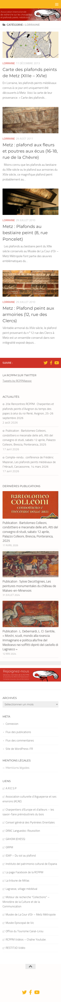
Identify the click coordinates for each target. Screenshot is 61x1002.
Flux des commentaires (20, 740)
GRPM (9, 847)
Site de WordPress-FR (19, 748)
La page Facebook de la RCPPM (24, 872)
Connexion (12, 723)
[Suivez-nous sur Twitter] (46, 363)
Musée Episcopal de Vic (20, 922)
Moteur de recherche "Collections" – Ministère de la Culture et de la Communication (26, 901)
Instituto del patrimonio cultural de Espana (31, 863)
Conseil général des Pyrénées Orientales (30, 822)
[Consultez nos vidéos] (56, 363)
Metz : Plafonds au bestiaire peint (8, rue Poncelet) (25, 233)
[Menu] (57, 4)
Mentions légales (17, 767)
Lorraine (9, 63)
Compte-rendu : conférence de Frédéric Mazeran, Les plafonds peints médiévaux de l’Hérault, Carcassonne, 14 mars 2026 (29, 462)
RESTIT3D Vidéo (15, 947)
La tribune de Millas (17, 880)
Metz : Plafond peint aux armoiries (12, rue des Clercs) (28, 314)
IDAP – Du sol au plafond (21, 855)
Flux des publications (18, 732)
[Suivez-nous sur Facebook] (51, 363)
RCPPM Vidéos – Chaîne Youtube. (26, 939)
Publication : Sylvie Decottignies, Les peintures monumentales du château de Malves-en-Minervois (29, 585)
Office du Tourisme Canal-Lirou (24, 931)
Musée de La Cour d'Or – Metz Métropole (31, 914)
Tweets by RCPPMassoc (17, 380)
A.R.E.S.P (11, 788)
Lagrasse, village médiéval (21, 888)
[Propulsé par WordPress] (33, 980)
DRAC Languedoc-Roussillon (23, 830)
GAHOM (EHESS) (15, 839)
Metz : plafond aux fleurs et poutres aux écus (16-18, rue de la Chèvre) (30, 151)
